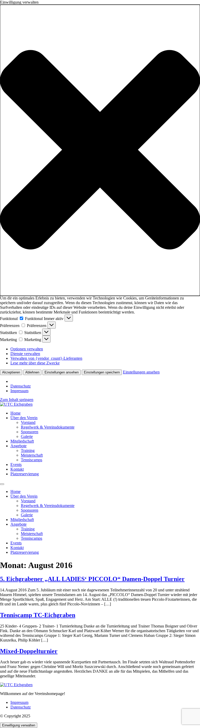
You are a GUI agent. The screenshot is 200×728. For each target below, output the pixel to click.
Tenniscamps (31, 460)
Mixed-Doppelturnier (29, 651)
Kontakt (17, 469)
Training (28, 450)
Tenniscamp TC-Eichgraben (37, 615)
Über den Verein (24, 418)
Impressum (19, 391)
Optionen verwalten (26, 349)
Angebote (18, 446)
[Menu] (2, 484)
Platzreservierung (24, 474)
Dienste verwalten (25, 353)
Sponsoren (29, 432)
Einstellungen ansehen (62, 372)
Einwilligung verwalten (18, 725)
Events (16, 464)
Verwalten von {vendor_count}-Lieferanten (46, 358)
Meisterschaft (32, 455)
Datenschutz (20, 386)
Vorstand (28, 422)
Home (15, 413)
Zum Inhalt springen (16, 399)
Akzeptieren (11, 372)
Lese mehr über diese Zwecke (35, 363)
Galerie (27, 436)
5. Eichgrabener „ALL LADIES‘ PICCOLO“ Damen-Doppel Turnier (92, 579)
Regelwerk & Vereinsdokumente (47, 427)
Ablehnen (32, 372)
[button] (100, 150)
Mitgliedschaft (22, 441)
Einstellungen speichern (102, 372)
